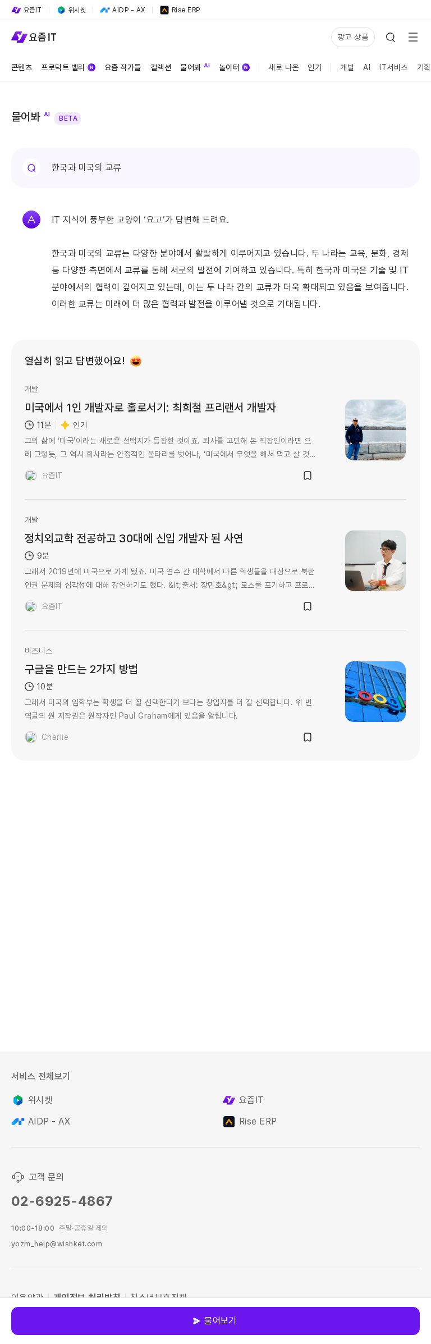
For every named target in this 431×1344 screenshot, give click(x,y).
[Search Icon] (390, 37)
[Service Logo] (33, 37)
